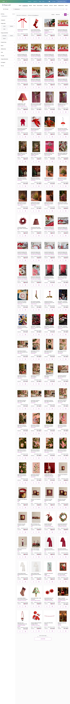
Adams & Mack (34, 106)
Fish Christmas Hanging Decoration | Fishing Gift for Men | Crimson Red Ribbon (36, 302)
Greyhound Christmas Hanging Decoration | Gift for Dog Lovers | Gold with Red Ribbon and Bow (49, 302)
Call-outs (51, 5)
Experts (55, 5)
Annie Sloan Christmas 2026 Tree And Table (62, 401)
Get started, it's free (62, 1)
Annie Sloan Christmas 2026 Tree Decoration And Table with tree (22, 351)
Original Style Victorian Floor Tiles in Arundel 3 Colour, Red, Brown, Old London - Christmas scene (49, 178)
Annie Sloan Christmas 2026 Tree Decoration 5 (35, 450)
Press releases (39, 5)
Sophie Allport (20, 155)
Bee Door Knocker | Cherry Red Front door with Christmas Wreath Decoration (49, 154)
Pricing (40, 1)
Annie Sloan (19, 180)
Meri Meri (46, 625)
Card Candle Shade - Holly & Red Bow (36, 599)
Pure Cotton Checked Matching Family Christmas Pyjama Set (49, 549)
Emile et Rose (20, 130)
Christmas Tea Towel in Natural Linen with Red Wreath (21, 302)
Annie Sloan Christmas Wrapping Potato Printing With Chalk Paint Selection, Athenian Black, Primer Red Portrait (22, 327)
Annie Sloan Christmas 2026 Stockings (35, 351)
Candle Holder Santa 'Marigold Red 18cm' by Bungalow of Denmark (48, 475)
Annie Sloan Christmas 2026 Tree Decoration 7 (62, 450)
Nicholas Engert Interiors (22, 106)
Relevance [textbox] (58, 14)
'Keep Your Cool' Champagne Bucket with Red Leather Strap (22, 623)
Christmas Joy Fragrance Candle (62, 475)
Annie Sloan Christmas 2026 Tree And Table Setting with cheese (21, 401)
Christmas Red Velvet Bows (22, 29)
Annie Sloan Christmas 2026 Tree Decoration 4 (21, 450)
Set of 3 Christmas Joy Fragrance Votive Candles (36, 524)
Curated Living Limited (48, 476)
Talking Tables (20, 30)
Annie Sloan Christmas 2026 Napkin (48, 376)
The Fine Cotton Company (63, 32)
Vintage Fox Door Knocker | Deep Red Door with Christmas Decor (63, 104)
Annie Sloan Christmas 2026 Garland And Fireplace (48, 351)
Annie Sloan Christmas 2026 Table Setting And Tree (48, 401)
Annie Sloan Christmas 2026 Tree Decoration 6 (48, 450)
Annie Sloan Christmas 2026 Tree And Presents (21, 376)
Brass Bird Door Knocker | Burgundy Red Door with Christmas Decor (49, 104)
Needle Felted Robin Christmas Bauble (48, 524)
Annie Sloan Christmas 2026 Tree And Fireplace (22, 426)
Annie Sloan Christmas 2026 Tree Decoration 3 (62, 426)
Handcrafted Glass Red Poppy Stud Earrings (48, 599)
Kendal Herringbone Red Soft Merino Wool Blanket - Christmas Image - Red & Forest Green (63, 30)
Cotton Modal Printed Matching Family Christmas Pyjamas (22, 574)
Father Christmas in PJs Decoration (21, 549)
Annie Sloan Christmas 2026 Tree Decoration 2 (48, 426)
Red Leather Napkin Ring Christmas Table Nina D (62, 154)
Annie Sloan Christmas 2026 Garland (62, 351)
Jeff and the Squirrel (62, 130)
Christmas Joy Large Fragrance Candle (48, 500)
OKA (58, 205)
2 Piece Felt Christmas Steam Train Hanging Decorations (35, 549)
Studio (66, 5)
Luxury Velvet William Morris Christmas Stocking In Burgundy (22, 599)
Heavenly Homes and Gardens (48, 33)
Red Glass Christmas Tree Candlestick (49, 30)
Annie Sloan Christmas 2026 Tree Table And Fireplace (62, 376)
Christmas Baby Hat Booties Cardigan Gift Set (36, 623)
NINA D (59, 155)
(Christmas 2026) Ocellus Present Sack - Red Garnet (36, 228)
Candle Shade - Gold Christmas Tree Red (21, 104)
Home (20, 5)
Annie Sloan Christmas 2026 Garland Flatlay (35, 475)
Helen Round (19, 303)
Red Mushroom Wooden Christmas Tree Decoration (63, 129)
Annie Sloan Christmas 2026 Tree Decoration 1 (35, 426)
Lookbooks (46, 5)
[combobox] (59, 14)
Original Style (46, 180)
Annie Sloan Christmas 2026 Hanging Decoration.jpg (35, 376)
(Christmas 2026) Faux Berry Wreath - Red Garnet (22, 228)
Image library (25, 5)
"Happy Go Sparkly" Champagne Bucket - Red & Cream (63, 599)
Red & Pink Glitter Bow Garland (48, 623)
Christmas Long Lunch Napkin (48, 574)
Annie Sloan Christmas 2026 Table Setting (35, 401)
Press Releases (35, 15)
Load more (43, 638)
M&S (59, 476)
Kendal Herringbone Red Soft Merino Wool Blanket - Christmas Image (49, 228)
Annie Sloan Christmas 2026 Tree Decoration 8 (21, 475)
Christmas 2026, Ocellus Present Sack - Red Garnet (63, 203)
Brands (30, 5)
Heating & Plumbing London (61, 601)
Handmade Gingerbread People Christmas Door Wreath (62, 524)
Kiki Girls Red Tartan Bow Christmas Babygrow (22, 129)
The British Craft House (35, 32)
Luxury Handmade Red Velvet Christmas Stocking (36, 30)
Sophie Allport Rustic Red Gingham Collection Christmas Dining (22, 154)
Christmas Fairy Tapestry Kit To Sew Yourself (62, 574)
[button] (4, 1)
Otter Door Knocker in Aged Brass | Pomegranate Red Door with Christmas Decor (36, 104)
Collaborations (61, 5)
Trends (34, 5)
